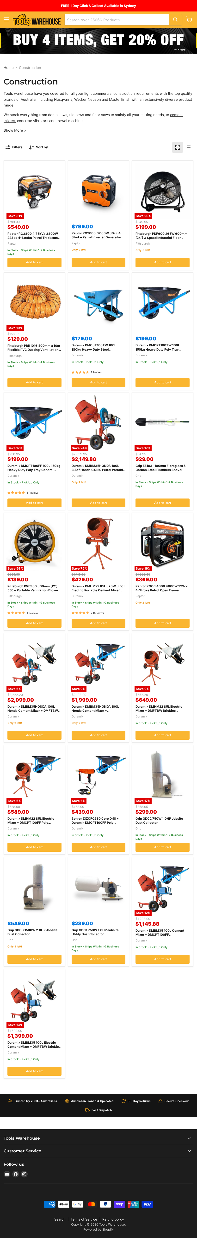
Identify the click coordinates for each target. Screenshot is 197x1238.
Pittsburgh (142, 243)
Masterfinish (119, 99)
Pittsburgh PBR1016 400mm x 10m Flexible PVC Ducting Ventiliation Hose (33, 350)
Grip (138, 475)
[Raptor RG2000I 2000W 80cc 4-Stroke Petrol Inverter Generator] (99, 191)
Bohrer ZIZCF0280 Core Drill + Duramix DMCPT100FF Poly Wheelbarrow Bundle (95, 823)
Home (9, 68)
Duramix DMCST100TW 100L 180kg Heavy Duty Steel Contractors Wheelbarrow (94, 349)
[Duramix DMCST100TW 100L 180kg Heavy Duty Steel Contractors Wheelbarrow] (99, 303)
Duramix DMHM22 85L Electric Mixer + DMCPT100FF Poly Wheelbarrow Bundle (30, 823)
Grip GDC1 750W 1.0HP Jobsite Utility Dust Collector (95, 932)
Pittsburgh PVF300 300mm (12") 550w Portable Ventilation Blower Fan (33, 590)
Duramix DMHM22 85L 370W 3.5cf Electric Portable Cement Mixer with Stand (98, 590)
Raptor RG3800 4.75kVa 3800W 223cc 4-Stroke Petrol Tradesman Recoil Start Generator (33, 238)
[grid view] (177, 147)
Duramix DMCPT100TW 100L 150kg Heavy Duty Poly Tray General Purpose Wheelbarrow (158, 349)
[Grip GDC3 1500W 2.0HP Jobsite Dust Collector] (34, 888)
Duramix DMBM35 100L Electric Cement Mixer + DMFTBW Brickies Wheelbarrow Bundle (34, 1047)
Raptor (12, 243)
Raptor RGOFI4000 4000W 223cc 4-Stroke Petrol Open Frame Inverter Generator (161, 590)
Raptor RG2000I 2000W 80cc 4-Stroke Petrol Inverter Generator (97, 235)
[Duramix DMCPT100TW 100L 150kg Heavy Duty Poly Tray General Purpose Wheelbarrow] (163, 303)
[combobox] (117, 19)
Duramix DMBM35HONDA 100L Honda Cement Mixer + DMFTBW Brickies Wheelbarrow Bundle (32, 711)
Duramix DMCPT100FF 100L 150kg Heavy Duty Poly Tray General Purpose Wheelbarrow (33, 470)
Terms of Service (84, 1219)
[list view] (188, 147)
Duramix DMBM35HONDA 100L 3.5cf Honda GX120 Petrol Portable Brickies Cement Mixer (98, 470)
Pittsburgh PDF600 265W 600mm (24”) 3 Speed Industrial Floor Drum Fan (161, 238)
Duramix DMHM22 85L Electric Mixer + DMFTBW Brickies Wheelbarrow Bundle (158, 711)
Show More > (15, 130)
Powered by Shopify (98, 1229)
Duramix (77, 355)
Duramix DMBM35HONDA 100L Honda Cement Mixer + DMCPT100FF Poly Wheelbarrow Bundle (97, 713)
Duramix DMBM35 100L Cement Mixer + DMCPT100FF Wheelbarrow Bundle (159, 935)
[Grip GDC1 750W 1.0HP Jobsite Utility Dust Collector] (99, 888)
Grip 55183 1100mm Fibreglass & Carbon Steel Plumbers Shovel (160, 468)
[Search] (175, 19)
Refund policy (113, 1219)
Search (59, 1219)
